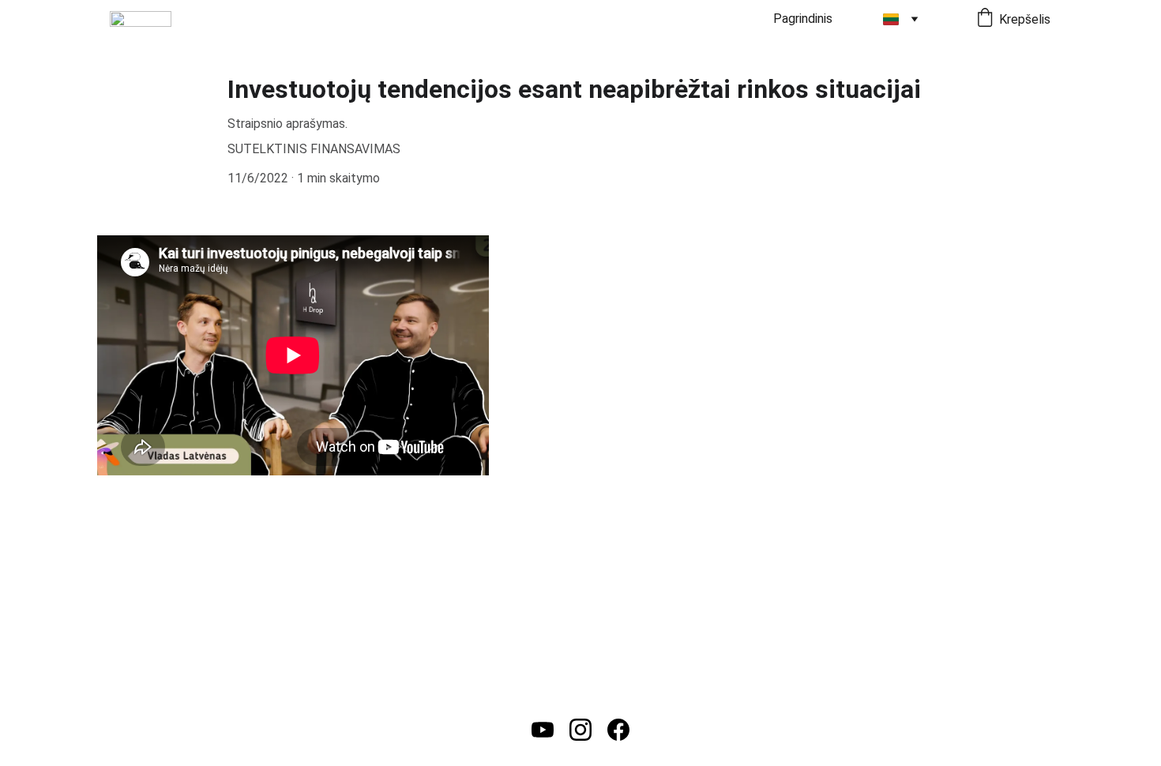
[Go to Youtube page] (543, 730)
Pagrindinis (802, 18)
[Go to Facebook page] (618, 730)
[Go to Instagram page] (580, 730)
